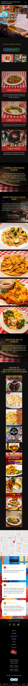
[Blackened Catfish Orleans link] (14, 79)
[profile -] (23, 7)
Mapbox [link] (13, 554)
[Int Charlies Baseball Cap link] (14, 137)
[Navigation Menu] (26, 7)
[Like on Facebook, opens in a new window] (10, 625)
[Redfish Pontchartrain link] (14, 109)
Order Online (15, 684)
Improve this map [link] (24, 554)
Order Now (5, 684)
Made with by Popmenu (10, 621)
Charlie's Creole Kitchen (14, 652)
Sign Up (23, 684)
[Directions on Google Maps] (14, 543)
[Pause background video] (27, 36)
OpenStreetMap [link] (18, 554)
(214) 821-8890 (14, 663)
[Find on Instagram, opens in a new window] (14, 625)
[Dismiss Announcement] (25, 2)
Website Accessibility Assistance (14, 675)
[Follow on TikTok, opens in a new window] (18, 625)
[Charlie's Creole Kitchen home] (7, 8)
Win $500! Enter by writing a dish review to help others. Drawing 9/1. (10, 2)
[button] (14, 236)
